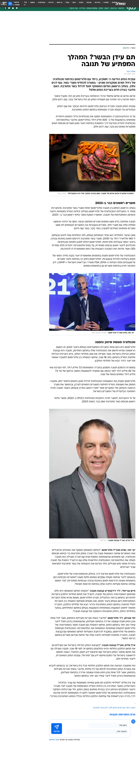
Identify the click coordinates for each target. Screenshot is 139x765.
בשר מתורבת (98, 708)
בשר (128, 708)
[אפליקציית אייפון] (13, 8)
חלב (110, 708)
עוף (123, 708)
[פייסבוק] (5, 8)
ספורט (106, 2)
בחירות (97, 2)
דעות (107, 8)
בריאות (59, 2)
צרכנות (113, 8)
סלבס (81, 2)
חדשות (121, 8)
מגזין (101, 8)
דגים (106, 708)
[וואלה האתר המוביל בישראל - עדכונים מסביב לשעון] (120, 3)
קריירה (82, 8)
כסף (74, 2)
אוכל (67, 2)
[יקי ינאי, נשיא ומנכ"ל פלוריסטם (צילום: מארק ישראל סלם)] (92, 304)
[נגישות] (3, 3)
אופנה (32, 2)
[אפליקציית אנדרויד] (16, 8)
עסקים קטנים (92, 8)
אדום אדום (117, 708)
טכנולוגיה (41, 2)
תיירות (50, 2)
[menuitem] (104, 3)
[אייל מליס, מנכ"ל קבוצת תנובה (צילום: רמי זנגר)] (92, 476)
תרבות (89, 2)
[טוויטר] (9, 8)
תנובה (132, 708)
